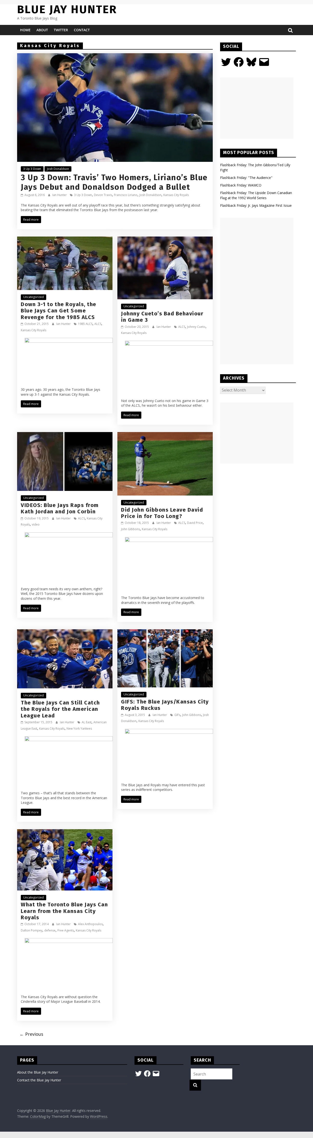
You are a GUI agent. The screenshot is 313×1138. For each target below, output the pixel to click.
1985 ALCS (85, 324)
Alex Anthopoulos (90, 924)
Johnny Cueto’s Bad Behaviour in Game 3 (162, 316)
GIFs (177, 715)
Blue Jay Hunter (67, 9)
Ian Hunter (59, 195)
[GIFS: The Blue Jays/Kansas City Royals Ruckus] (165, 632)
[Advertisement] (256, 108)
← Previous (31, 1034)
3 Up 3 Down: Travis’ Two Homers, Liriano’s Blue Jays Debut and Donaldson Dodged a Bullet (114, 182)
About (42, 30)
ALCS (97, 324)
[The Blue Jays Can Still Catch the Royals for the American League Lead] (64, 632)
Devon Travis (103, 195)
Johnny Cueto (196, 327)
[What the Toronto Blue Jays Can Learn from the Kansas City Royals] (64, 832)
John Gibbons (130, 529)
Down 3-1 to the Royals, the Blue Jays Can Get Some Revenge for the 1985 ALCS (58, 311)
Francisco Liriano (125, 195)
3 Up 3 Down (32, 169)
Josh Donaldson (58, 169)
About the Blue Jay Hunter (37, 1072)
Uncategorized (33, 297)
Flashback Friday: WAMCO (240, 185)
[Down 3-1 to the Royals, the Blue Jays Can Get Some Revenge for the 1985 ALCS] (64, 239)
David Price (195, 523)
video (36, 524)
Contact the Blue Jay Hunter (39, 1080)
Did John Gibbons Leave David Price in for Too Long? (162, 513)
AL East (86, 722)
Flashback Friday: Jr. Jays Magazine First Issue (256, 205)
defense (50, 930)
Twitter (61, 30)
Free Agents (65, 930)
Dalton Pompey (31, 930)
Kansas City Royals (176, 195)
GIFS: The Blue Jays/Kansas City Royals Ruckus (165, 704)
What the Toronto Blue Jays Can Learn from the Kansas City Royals (64, 911)
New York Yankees (79, 728)
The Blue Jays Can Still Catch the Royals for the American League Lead (60, 709)
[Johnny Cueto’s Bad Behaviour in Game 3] (165, 239)
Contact (82, 30)
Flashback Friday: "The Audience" (246, 177)
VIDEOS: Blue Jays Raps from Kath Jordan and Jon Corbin (60, 508)
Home (25, 30)
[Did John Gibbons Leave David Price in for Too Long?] (165, 435)
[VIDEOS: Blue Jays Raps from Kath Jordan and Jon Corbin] (64, 435)
